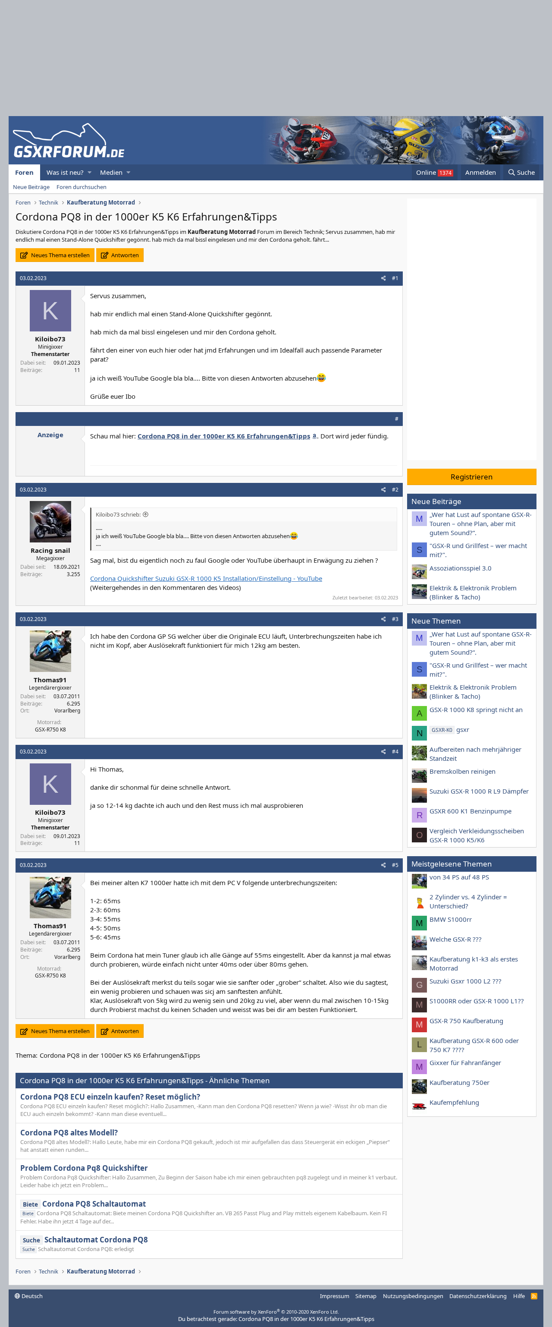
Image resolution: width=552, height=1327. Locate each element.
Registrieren (472, 477)
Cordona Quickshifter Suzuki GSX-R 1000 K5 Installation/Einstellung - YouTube (206, 578)
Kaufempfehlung (454, 1102)
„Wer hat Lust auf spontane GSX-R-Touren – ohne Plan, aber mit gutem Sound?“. (481, 523)
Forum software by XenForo (276, 1311)
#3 (395, 619)
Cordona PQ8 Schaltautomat (84, 1204)
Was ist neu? (65, 172)
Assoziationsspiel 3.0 (461, 568)
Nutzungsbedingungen (413, 1296)
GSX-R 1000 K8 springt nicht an (476, 709)
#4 (395, 751)
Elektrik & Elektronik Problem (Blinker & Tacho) (473, 592)
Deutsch (31, 1296)
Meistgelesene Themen (451, 864)
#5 (395, 865)
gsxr (450, 729)
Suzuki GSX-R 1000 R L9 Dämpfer (479, 791)
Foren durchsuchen (81, 187)
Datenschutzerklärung (478, 1296)
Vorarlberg (67, 710)
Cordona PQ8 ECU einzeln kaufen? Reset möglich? (110, 1097)
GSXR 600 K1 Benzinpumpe (470, 811)
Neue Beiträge (31, 187)
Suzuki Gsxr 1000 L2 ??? (466, 981)
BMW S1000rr (451, 919)
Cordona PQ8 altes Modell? (69, 1133)
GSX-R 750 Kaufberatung (466, 1020)
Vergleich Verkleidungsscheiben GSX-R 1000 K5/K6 (477, 835)
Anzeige (50, 434)
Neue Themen (436, 621)
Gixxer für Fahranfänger (465, 1062)
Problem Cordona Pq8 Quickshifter (84, 1168)
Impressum (334, 1296)
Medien (111, 172)
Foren (24, 172)
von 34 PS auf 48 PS (459, 877)
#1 (395, 278)
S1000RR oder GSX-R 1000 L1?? (477, 1000)
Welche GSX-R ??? (456, 939)
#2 (395, 489)
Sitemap (365, 1296)
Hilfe (519, 1296)
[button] (89, 172)
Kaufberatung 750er (459, 1082)
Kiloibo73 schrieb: (118, 514)
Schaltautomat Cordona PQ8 (85, 1240)
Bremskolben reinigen (463, 771)
